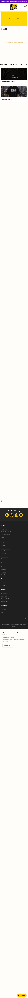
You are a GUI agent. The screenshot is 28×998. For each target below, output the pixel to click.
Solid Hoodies (4, 542)
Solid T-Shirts (4, 540)
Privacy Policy (4, 601)
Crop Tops (3, 558)
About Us (3, 582)
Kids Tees (3, 545)
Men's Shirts (4, 529)
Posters (3, 566)
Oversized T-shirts (5, 534)
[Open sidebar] (2, 501)
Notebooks (3, 569)
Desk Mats (3, 574)
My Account (4, 593)
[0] (25, 7)
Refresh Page (7, 645)
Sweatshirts (3, 550)
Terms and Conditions (6, 598)
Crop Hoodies (4, 556)
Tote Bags (3, 572)
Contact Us (3, 609)
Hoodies (3, 537)
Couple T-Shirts (4, 553)
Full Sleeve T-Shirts (5, 548)
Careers (3, 585)
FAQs (2, 612)
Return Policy (4, 596)
